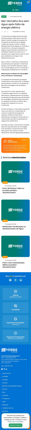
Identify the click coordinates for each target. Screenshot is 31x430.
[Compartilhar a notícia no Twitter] (5, 32)
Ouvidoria (5, 395)
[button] (28, 2)
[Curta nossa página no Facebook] (15, 280)
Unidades (5, 376)
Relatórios (5, 405)
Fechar (24, 140)
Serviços (4, 383)
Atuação (5, 379)
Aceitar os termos (15, 425)
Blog (3, 392)
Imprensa (5, 411)
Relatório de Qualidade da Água (11, 386)
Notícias (4, 389)
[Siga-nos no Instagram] (10, 280)
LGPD (3, 402)
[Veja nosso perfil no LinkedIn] (21, 280)
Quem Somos (6, 373)
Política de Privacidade (15, 422)
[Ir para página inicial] (10, 350)
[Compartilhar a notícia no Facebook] (2, 32)
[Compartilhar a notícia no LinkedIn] (7, 32)
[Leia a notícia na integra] (15, 178)
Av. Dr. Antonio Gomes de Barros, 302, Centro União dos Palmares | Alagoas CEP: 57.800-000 (14, 361)
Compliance (6, 398)
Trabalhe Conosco (8, 408)
